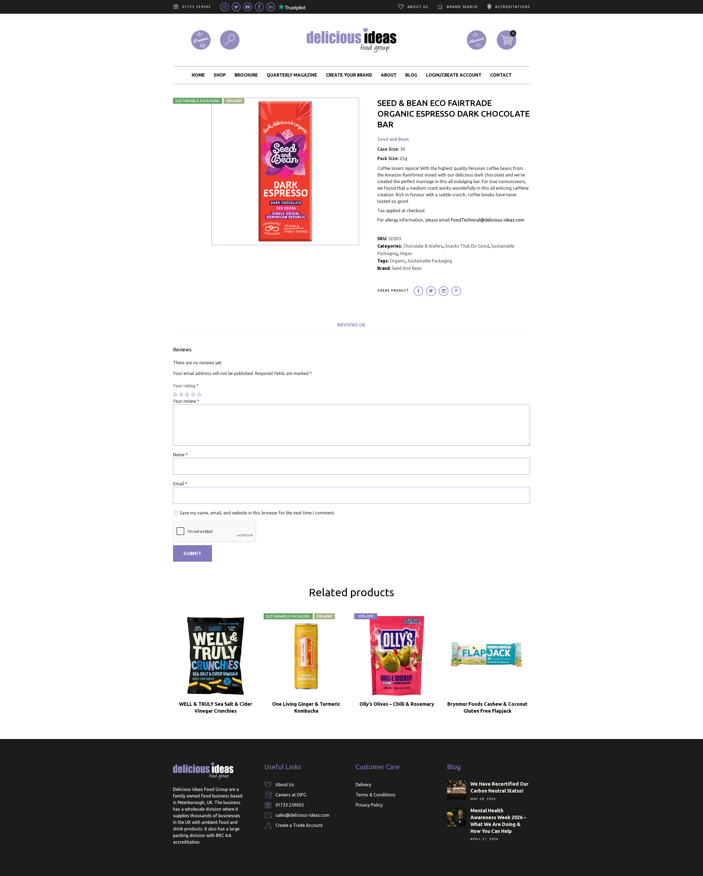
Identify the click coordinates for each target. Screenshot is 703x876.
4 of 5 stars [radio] (193, 394)
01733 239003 (289, 804)
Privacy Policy (369, 804)
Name (180, 454)
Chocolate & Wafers (423, 246)
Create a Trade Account (299, 825)
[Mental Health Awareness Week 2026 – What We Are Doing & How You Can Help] (456, 816)
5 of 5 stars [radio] (199, 394)
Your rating (186, 385)
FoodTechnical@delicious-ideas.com (487, 219)
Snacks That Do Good (467, 246)
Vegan (406, 253)
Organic (397, 260)
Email (180, 483)
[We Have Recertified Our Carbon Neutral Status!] (456, 790)
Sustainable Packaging (430, 260)
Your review (186, 401)
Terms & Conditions (375, 794)
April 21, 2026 (484, 839)
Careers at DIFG (290, 794)
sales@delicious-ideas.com (302, 815)
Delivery (363, 784)
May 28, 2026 (483, 799)
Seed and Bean (393, 139)
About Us (284, 784)
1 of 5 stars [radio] (175, 394)
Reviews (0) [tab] (351, 324)
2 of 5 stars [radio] (181, 394)
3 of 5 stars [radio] (187, 394)
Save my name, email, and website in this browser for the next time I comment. (257, 512)
